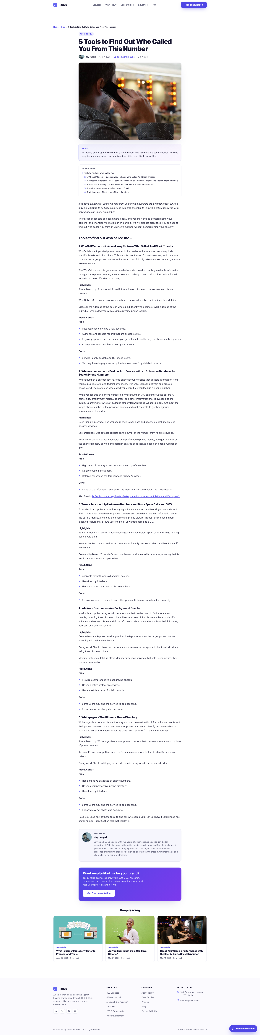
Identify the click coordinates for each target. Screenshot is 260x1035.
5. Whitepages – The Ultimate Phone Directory (108, 192)
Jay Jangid (91, 57)
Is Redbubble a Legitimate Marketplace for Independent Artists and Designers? (136, 496)
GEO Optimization (114, 997)
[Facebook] (68, 1011)
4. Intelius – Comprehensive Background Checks (109, 188)
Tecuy (63, 4)
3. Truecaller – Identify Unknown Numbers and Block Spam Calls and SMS (120, 184)
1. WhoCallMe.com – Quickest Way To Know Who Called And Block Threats (121, 177)
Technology (86, 34)
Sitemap (203, 1029)
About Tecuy (148, 993)
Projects (145, 1002)
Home (55, 27)
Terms (195, 1029)
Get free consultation (98, 893)
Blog (63, 27)
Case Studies (127, 5)
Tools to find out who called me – (100, 173)
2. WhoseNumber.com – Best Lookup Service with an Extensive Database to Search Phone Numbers (132, 181)
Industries (143, 5)
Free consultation (194, 5)
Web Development (115, 1016)
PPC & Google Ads (115, 1011)
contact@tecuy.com (189, 1000)
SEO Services (112, 993)
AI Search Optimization (117, 1002)
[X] (62, 1011)
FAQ (154, 5)
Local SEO (111, 1006)
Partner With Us (149, 1011)
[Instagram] (75, 1011)
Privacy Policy (184, 1029)
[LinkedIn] (55, 1011)
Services (97, 5)
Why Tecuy (110, 5)
